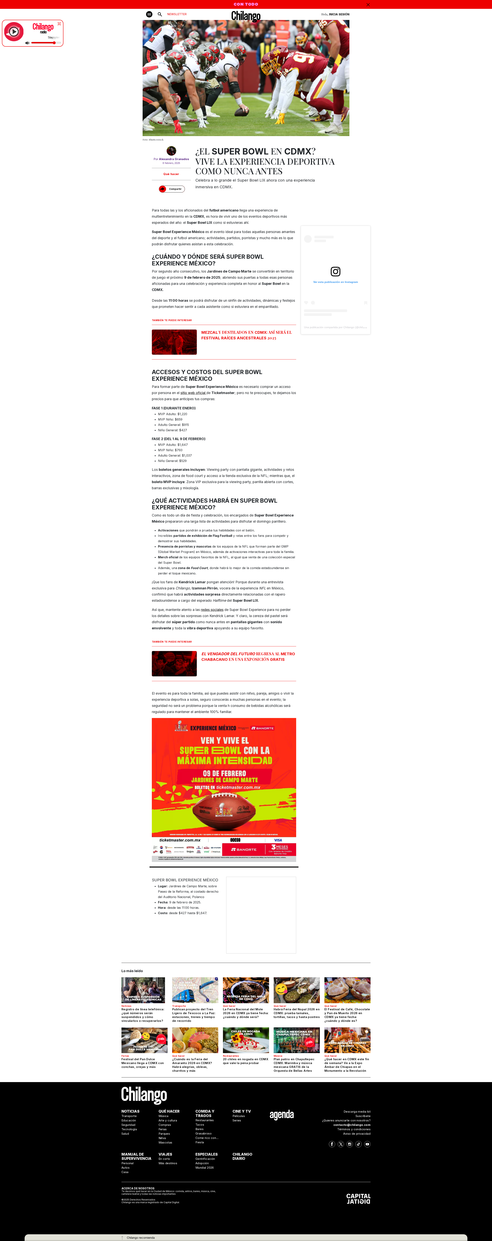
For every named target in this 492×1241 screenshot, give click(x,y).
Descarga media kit (357, 1111)
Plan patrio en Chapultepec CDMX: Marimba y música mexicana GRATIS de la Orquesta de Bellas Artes (294, 1064)
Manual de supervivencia (136, 1156)
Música (278, 1055)
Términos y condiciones (354, 1129)
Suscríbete (363, 1116)
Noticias (126, 1006)
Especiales (206, 1154)
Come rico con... (207, 1138)
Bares (199, 1129)
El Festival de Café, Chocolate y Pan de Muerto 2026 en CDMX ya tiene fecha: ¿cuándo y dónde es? (347, 1015)
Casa (125, 1172)
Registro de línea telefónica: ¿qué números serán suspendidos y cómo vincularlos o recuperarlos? (142, 1015)
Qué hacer (171, 174)
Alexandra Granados (174, 159)
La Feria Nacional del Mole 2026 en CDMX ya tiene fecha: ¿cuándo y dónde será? (246, 1013)
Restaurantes (231, 1055)
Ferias (125, 1055)
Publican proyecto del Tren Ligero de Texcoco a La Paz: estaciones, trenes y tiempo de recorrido (193, 1015)
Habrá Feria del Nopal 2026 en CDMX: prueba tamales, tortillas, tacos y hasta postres (297, 1013)
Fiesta (199, 1142)
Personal (127, 1163)
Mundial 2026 (204, 1167)
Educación (128, 1120)
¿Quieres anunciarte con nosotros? (346, 1120)
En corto (164, 1159)
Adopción (202, 1163)
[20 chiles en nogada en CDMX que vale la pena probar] (246, 1040)
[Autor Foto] (171, 151)
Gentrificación (205, 1159)
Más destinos (168, 1163)
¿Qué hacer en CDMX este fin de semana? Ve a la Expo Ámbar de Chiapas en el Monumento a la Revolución (346, 1064)
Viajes (165, 1154)
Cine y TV (242, 1111)
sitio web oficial (193, 393)
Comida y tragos (204, 1113)
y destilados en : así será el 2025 (246, 335)
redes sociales (212, 610)
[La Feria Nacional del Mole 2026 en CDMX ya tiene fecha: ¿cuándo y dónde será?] (246, 990)
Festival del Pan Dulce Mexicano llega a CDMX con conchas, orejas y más (142, 1063)
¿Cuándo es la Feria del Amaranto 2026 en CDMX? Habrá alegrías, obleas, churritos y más (192, 1064)
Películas (239, 1116)
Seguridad (128, 1125)
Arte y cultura (168, 1120)
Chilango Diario (242, 1156)
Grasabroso (203, 1133)
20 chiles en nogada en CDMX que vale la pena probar (245, 1061)
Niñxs (162, 1138)
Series (237, 1120)
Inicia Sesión (339, 14)
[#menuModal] (149, 14)
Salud (125, 1133)
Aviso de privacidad (357, 1133)
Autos (125, 1167)
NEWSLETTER (177, 14)
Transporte (179, 1006)
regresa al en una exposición (248, 656)
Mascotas (165, 1142)
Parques (164, 1133)
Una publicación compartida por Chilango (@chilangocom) (339, 327)
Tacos (199, 1124)
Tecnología (129, 1129)
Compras (165, 1125)
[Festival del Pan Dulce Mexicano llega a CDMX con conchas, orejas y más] (144, 1040)
